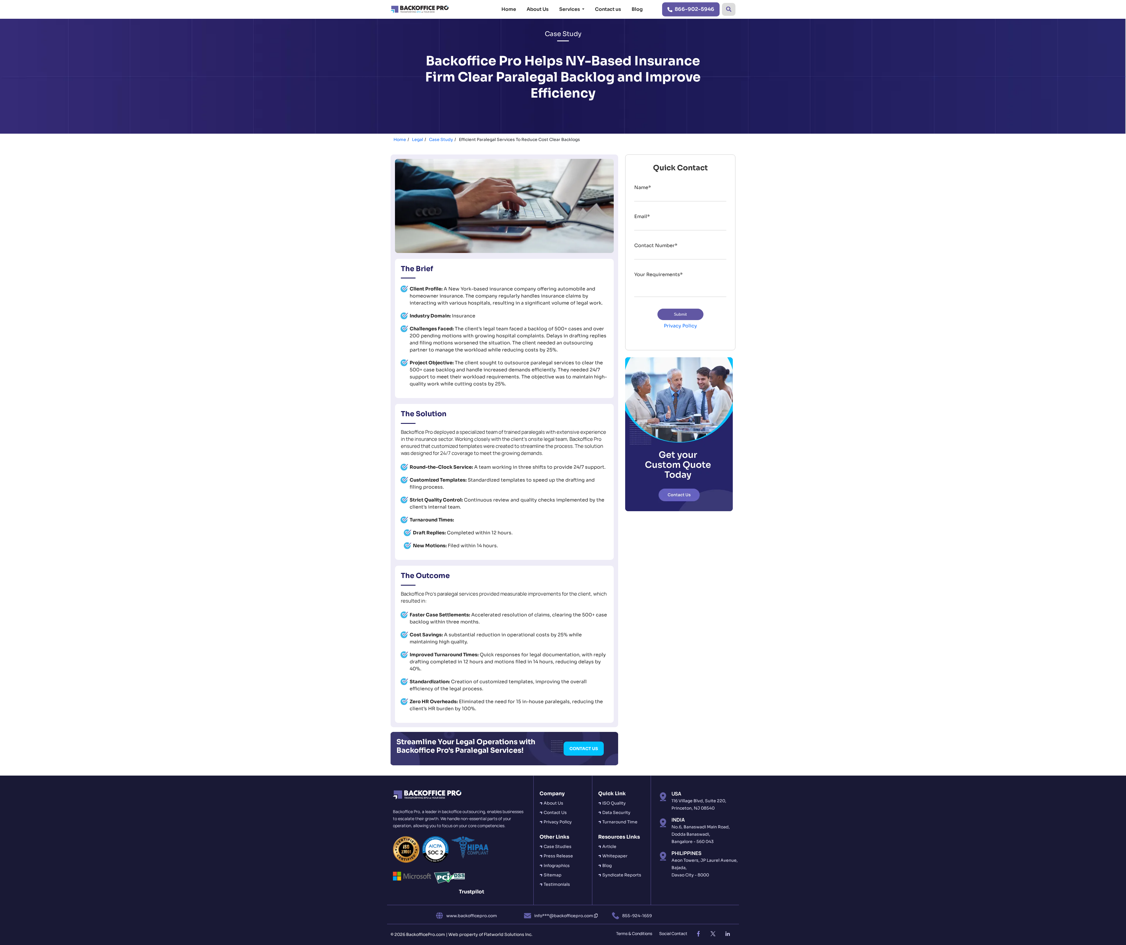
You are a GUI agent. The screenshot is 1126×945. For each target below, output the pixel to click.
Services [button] (570, 9)
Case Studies (558, 846)
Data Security (616, 812)
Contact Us (555, 812)
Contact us (608, 9)
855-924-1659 (637, 915)
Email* (642, 216)
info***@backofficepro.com (564, 915)
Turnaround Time (619, 822)
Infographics (557, 865)
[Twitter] (713, 934)
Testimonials (557, 884)
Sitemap (553, 875)
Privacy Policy (680, 326)
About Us (538, 9)
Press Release (558, 856)
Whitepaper (615, 856)
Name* (642, 187)
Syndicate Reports (621, 875)
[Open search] (728, 9)
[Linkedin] (727, 934)
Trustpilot (471, 892)
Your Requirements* (658, 274)
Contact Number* (655, 245)
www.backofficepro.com (471, 915)
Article (609, 846)
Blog (637, 9)
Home (508, 9)
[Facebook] (698, 934)
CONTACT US (583, 748)
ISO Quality (614, 803)
